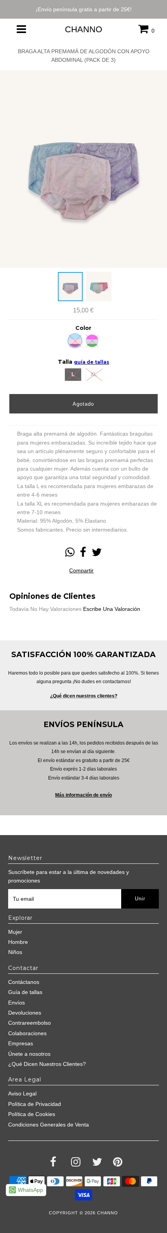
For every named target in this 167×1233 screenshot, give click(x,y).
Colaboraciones (27, 1033)
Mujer (15, 932)
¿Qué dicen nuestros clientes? (83, 696)
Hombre (18, 942)
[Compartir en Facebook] (83, 554)
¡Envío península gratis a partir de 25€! (84, 9)
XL (93, 374)
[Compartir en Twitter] (97, 554)
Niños (15, 952)
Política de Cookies (31, 1114)
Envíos (16, 1002)
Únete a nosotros (29, 1054)
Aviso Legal (22, 1093)
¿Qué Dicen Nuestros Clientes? (47, 1064)
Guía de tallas (25, 992)
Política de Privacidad (34, 1104)
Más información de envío (83, 795)
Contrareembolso (29, 1023)
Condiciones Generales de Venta (48, 1124)
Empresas (20, 1043)
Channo (83, 29)
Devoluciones (24, 1013)
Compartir (81, 570)
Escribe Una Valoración (111, 609)
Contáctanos (23, 982)
